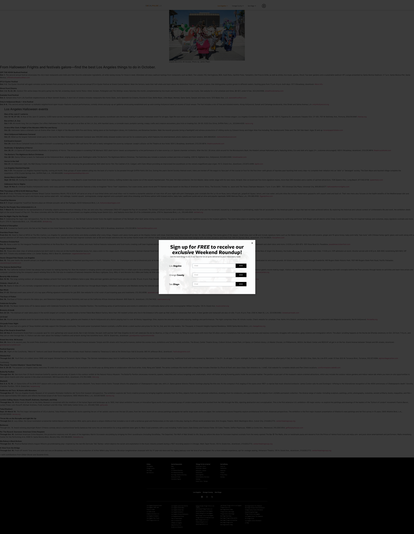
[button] (252, 243)
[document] (207, 267)
